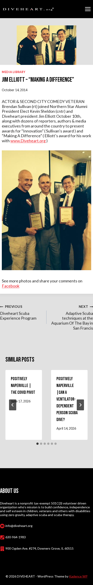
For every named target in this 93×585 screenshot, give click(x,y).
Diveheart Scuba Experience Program (18, 313)
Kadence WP (78, 576)
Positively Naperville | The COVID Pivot (23, 385)
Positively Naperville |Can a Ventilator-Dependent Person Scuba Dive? (67, 399)
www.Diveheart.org (28, 140)
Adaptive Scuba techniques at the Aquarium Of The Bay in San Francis (72, 317)
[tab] (37, 444)
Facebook (10, 285)
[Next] (80, 404)
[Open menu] (87, 9)
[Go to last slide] (12, 404)
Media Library (13, 72)
